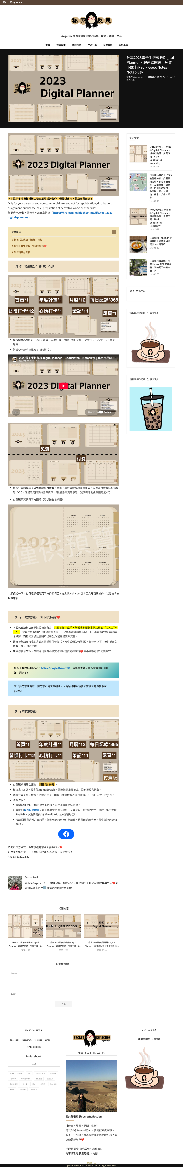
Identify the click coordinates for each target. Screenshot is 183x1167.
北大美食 (13, 1078)
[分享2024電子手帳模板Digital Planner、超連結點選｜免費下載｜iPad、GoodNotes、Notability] (63, 926)
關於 (5, 2)
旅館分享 (53, 1084)
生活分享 (92, 45)
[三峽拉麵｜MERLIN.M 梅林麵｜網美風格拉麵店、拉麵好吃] (138, 244)
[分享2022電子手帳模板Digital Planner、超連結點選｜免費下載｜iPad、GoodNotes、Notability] (101, 926)
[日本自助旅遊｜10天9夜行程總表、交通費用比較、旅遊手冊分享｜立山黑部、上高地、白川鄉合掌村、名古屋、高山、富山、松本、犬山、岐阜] (138, 182)
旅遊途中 (61, 45)
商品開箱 (38, 1078)
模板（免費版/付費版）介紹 (28, 239)
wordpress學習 (16, 1073)
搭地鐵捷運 (14, 1084)
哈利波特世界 (25, 1078)
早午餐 (12, 1089)
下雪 (29, 1073)
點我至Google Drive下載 (55, 668)
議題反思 (34, 1089)
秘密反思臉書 (31, 810)
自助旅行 (22, 1089)
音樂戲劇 (107, 45)
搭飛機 (42, 1084)
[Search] (138, 45)
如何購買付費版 (22, 252)
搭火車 (25, 1084)
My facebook (33, 1056)
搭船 (33, 1084)
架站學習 (123, 45)
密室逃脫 (50, 1078)
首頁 (47, 45)
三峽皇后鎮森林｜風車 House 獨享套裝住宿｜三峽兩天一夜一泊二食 (160, 265)
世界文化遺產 (40, 1073)
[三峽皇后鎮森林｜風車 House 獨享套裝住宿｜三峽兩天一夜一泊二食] (138, 267)
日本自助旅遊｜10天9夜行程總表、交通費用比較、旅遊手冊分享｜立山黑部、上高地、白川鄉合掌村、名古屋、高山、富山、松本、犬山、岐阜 (161, 186)
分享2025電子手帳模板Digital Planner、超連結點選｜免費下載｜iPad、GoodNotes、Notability (160, 154)
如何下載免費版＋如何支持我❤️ (30, 246)
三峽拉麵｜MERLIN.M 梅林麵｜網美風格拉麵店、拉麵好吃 (161, 241)
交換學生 (53, 1073)
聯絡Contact (16, 2)
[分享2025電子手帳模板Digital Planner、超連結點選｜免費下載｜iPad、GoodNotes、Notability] (25, 926)
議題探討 (76, 45)
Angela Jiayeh (31, 877)
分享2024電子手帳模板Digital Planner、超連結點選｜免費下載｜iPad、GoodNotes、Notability (160, 217)
